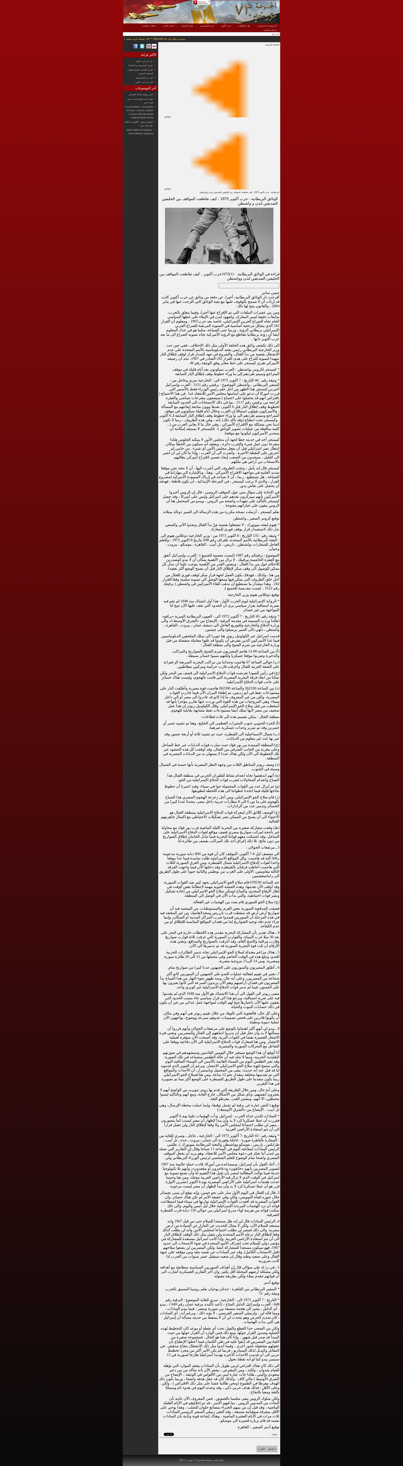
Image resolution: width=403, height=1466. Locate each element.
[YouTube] (148, 48)
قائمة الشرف (187, 26)
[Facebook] (135, 48)
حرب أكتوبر (226, 26)
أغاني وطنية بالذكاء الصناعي (141, 94)
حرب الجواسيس (207, 26)
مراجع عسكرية (270, 30)
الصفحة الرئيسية (272, 44)
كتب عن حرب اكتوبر (144, 82)
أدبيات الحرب (168, 26)
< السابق (272, 1449)
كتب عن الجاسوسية (144, 78)
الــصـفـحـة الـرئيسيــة (267, 26)
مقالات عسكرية (149, 26)
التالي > (261, 1449)
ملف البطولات (244, 26)
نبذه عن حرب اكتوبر (144, 61)
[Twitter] (142, 48)
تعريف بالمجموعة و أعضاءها (141, 65)
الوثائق (167, 117)
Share (274, 1434)
